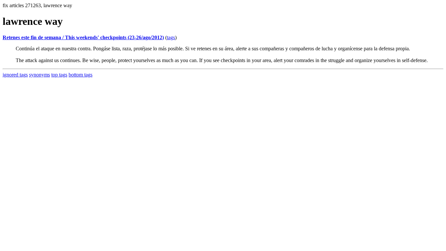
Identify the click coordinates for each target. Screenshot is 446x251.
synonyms (39, 74)
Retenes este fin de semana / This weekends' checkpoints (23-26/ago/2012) (83, 37)
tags (171, 37)
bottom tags (80, 74)
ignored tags (15, 74)
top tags (59, 74)
